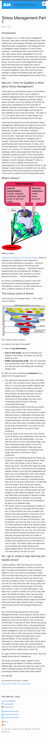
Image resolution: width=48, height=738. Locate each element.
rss (4, 725)
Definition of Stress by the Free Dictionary (19, 258)
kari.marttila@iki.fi (9, 701)
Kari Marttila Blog (24, 4)
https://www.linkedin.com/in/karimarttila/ (16, 684)
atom (5, 722)
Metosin (16, 38)
